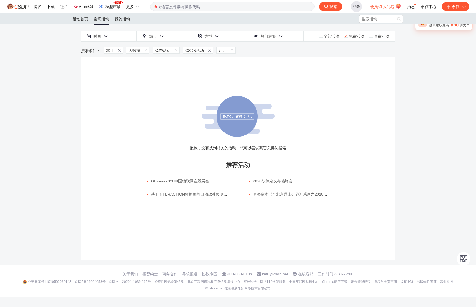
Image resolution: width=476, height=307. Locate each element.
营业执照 (446, 282)
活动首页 (80, 19)
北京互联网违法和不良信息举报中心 (213, 282)
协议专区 (209, 274)
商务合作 (170, 274)
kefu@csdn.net (275, 274)
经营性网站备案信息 (169, 282)
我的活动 (122, 19)
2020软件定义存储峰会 (273, 181)
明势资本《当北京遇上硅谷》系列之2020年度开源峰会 (300, 194)
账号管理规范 (360, 282)
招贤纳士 (150, 274)
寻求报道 (190, 274)
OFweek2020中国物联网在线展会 (180, 181)
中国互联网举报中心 (304, 282)
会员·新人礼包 (383, 6)
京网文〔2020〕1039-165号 (130, 282)
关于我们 (130, 274)
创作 (455, 6)
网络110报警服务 (273, 282)
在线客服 (305, 274)
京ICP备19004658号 (90, 282)
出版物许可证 (427, 282)
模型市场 (113, 6)
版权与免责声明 (385, 282)
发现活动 (101, 19)
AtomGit (86, 6)
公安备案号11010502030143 (49, 282)
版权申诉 (406, 282)
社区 (64, 6)
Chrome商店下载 (334, 282)
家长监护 (250, 282)
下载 (51, 6)
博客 (37, 6)
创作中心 (428, 6)
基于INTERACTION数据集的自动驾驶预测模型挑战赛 (197, 194)
